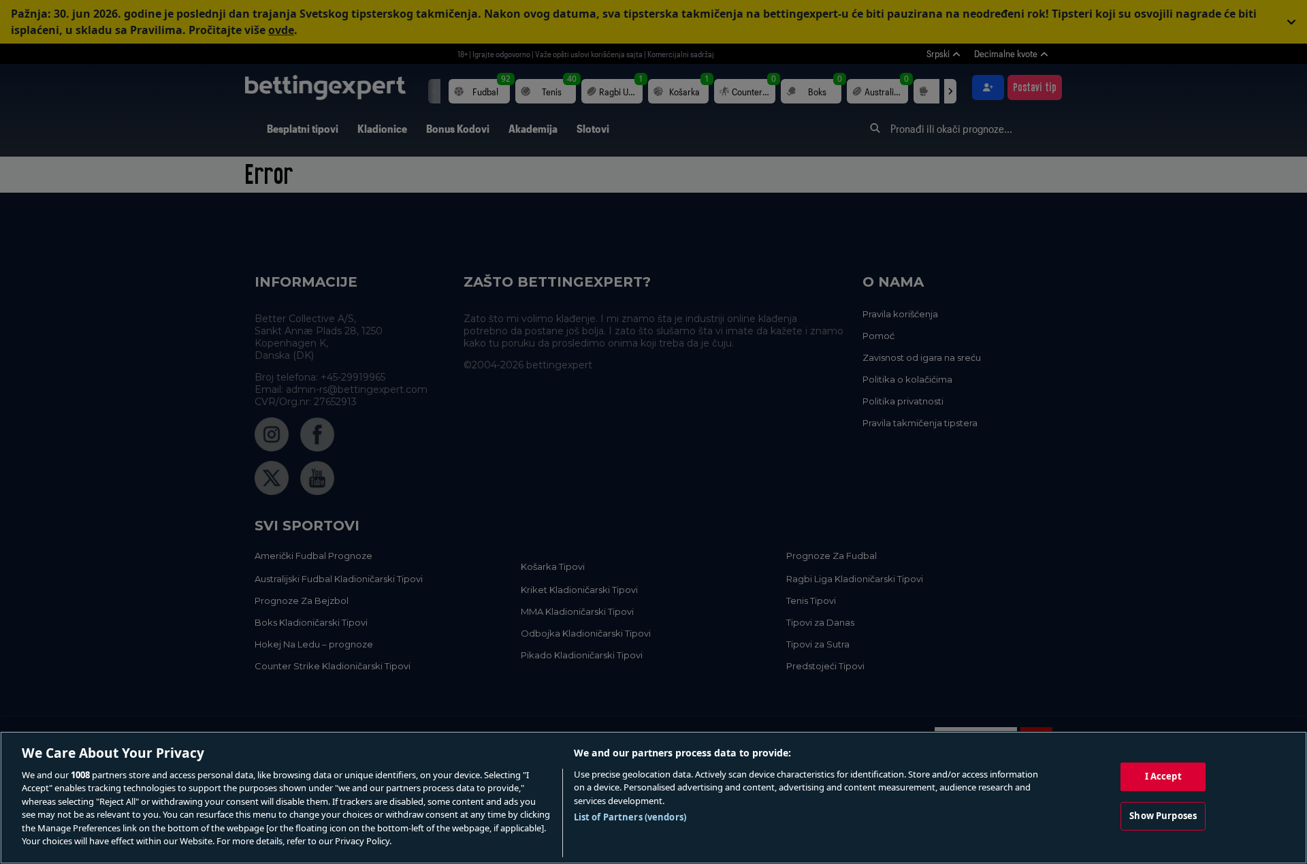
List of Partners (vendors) (630, 817)
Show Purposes (1163, 816)
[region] (653, 797)
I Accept (1163, 776)
